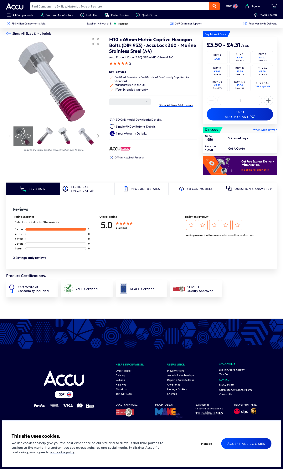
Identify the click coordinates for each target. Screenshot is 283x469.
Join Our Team (124, 393)
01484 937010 (268, 15)
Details (156, 119)
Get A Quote (236, 148)
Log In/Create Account (232, 369)
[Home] (64, 378)
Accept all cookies (246, 443)
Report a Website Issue (180, 379)
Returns (120, 379)
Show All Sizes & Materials (31, 33)
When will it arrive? (265, 129)
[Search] (214, 6)
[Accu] (14, 6)
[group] (53, 80)
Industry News (175, 370)
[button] (95, 41)
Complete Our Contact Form (235, 389)
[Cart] (274, 6)
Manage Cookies (177, 389)
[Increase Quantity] (211, 100)
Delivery (120, 375)
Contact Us (225, 394)
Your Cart (224, 374)
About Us (121, 389)
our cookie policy (62, 452)
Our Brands (173, 384)
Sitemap (172, 393)
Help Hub (121, 384)
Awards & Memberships (180, 375)
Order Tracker (123, 370)
